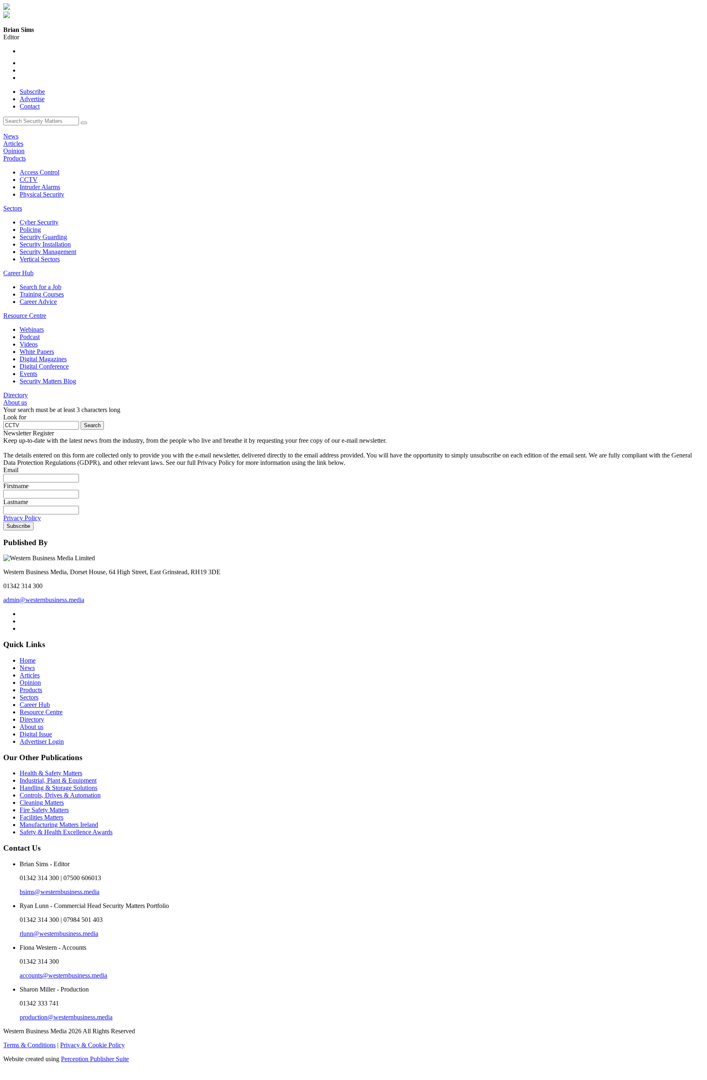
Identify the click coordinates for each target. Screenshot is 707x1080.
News (10, 136)
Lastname (15, 501)
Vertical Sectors (40, 259)
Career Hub (18, 272)
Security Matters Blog (48, 381)
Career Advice (38, 301)
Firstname (16, 485)
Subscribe (32, 91)
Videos (29, 344)
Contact (30, 106)
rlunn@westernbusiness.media (59, 933)
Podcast (30, 336)
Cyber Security (39, 222)
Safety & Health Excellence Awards (66, 832)
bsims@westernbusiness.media (59, 891)
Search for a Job (40, 286)
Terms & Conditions (29, 1045)
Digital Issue (36, 734)
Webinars (32, 329)
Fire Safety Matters (44, 809)
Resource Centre (24, 315)
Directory (15, 395)
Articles (13, 143)
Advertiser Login (42, 741)
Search (92, 425)
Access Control (39, 172)
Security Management (48, 251)
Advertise (32, 98)
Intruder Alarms (40, 186)
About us (15, 402)
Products (14, 158)
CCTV (29, 179)
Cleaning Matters (42, 802)
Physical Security (42, 194)
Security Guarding (43, 236)
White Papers (37, 351)
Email (10, 469)
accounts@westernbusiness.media (63, 975)
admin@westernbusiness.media (43, 599)
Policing (30, 229)
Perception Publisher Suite (95, 1058)
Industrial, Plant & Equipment (58, 780)
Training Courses (42, 294)
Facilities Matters (41, 817)
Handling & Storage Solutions (58, 787)
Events (28, 373)
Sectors (12, 208)
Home (28, 660)
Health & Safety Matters (51, 773)
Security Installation (45, 244)
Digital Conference (44, 366)
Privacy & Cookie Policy (92, 1045)
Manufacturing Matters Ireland (59, 824)
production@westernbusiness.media (66, 1017)
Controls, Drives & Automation (60, 795)
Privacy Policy (22, 517)
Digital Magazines (43, 358)
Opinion (14, 150)
